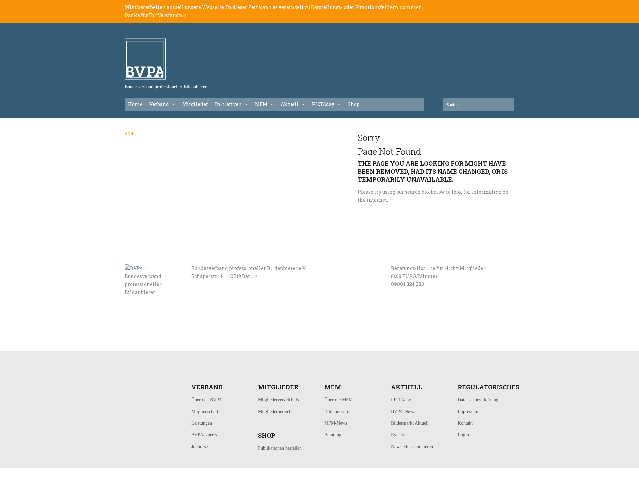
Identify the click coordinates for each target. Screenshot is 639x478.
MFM (261, 104)
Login (463, 434)
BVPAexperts (204, 434)
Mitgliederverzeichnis (278, 399)
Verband (159, 104)
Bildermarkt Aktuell (410, 423)
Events (397, 434)
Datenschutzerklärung (478, 399)
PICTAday (323, 104)
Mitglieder (195, 104)
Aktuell (290, 104)
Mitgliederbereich (274, 411)
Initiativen (228, 104)
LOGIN (145, 343)
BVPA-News (403, 411)
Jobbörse (199, 446)
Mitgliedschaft (204, 411)
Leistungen (201, 423)
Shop (354, 104)
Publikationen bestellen (280, 448)
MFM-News (335, 423)
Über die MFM (338, 399)
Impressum (468, 411)
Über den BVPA (206, 399)
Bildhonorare (336, 411)
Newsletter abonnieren (412, 446)
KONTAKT (170, 343)
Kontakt (465, 423)
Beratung (332, 434)
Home (135, 104)
